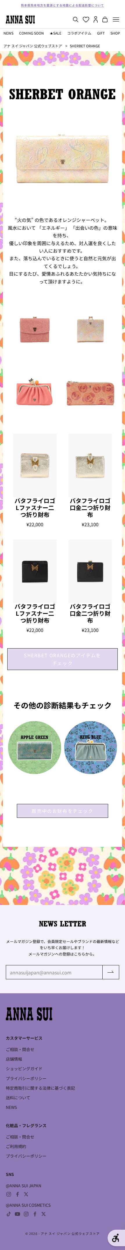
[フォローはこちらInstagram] (9, 1194)
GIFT (101, 32)
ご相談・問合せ (20, 1049)
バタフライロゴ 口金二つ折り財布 (90, 507)
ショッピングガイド (24, 1068)
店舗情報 (14, 1059)
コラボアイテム (79, 32)
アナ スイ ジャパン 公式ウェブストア (32, 45)
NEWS (8, 32)
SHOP (115, 32)
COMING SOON (31, 32)
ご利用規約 (16, 1146)
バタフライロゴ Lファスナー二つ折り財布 (35, 507)
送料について (18, 1097)
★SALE (55, 32)
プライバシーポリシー (26, 1078)
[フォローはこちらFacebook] (17, 1194)
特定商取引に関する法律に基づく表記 (40, 1088)
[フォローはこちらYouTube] (17, 1214)
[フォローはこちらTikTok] (9, 1214)
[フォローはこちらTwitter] (26, 1194)
